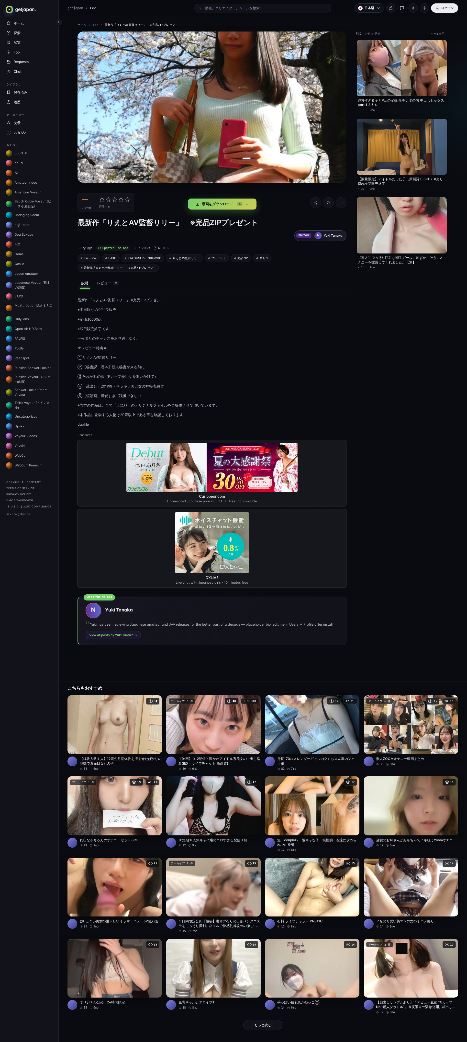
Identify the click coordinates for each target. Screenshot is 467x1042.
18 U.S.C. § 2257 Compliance (28, 506)
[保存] (341, 202)
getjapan (75, 8)
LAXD (112, 258)
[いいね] (328, 202)
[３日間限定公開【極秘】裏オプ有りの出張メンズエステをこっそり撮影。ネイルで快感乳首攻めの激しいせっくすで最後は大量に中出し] (213, 895)
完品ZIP (242, 258)
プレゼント (218, 258)
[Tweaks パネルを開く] (424, 8)
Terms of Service (20, 488)
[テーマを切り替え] (413, 8)
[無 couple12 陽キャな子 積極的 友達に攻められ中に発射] (312, 814)
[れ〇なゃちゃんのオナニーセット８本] (114, 811)
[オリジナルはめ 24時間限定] (114, 974)
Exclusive (90, 258)
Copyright (15, 482)
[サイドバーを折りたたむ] (59, 22)
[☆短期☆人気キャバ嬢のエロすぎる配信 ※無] (213, 811)
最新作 (263, 258)
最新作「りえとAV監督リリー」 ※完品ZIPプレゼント (120, 268)
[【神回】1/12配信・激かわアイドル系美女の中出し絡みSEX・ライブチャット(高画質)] (213, 733)
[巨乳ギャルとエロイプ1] (213, 974)
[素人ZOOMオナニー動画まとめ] (411, 730)
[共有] (315, 202)
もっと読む (262, 1025)
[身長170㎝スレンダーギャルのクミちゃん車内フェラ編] (312, 733)
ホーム (82, 25)
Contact (34, 482)
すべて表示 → (439, 33)
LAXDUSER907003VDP (144, 258)
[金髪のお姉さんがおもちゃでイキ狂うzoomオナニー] (411, 811)
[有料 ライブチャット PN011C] (312, 893)
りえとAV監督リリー (186, 258)
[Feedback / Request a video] (402, 8)
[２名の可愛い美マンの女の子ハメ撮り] (411, 893)
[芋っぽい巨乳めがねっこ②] (312, 974)
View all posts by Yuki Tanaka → (113, 635)
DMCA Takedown (19, 500)
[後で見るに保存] (155, 701)
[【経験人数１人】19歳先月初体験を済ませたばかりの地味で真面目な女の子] (114, 733)
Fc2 (95, 25)
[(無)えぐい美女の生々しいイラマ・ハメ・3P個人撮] (114, 893)
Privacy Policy (18, 494)
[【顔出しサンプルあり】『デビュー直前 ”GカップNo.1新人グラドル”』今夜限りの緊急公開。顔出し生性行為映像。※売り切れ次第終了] (411, 976)
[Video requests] (390, 8)
